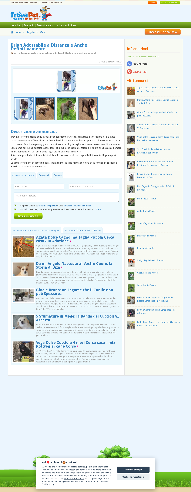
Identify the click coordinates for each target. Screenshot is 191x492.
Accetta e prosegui (133, 470)
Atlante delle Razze (66, 25)
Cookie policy (47, 484)
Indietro (17, 83)
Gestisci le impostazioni (133, 477)
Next (118, 109)
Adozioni (28, 25)
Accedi (152, 3)
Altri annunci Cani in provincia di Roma (83, 230)
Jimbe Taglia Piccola (146, 285)
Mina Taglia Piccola (146, 198)
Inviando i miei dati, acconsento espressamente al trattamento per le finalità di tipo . (60, 209)
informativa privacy (48, 206)
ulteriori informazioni (74, 478)
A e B (98, 209)
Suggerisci (44, 175)
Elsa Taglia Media (145, 248)
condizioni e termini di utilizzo (77, 206)
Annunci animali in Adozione (24, 2)
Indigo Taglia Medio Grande (150, 260)
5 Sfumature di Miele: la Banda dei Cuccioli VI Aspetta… (77, 318)
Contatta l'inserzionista (23, 175)
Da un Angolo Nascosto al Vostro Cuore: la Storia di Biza (74, 265)
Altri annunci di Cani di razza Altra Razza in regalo (35, 230)
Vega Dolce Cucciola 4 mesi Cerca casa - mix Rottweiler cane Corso (75, 344)
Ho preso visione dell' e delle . (55, 206)
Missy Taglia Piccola (146, 235)
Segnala (58, 175)
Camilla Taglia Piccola (147, 272)
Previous (14, 109)
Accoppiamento (45, 25)
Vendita (16, 25)
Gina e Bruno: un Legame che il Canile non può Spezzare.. (74, 292)
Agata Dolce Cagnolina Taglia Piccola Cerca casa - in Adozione (75, 239)
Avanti (116, 83)
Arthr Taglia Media (146, 211)
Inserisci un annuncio (52, 2)
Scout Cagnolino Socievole (150, 223)
